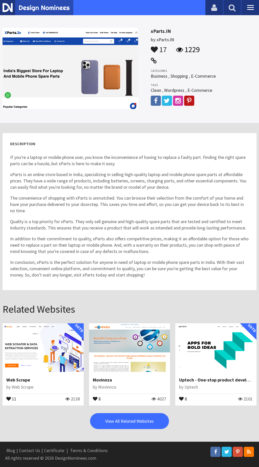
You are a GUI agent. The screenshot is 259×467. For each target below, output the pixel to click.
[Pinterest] (238, 452)
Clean (156, 90)
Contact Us (29, 450)
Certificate (54, 450)
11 (13, 398)
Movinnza (102, 380)
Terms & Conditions (89, 450)
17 (162, 47)
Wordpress (174, 90)
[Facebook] (215, 452)
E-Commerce (203, 76)
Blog (10, 450)
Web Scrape (18, 380)
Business (159, 76)
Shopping (179, 76)
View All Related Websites (129, 421)
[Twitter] (227, 452)
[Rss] (249, 452)
